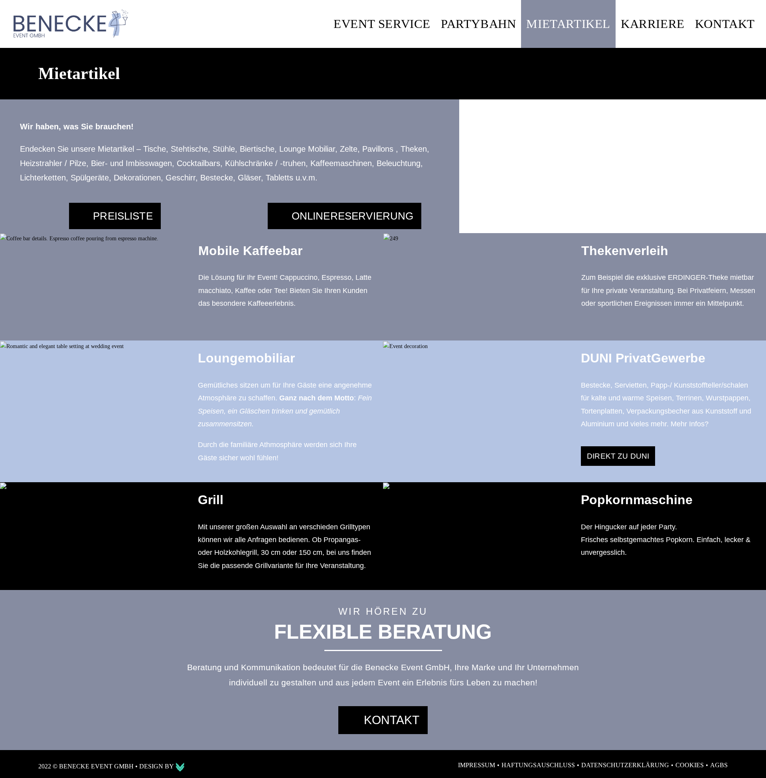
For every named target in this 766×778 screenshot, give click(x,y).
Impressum (476, 765)
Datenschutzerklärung (625, 765)
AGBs (719, 765)
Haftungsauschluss (538, 765)
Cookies (689, 765)
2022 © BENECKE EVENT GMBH (86, 766)
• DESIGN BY (155, 766)
